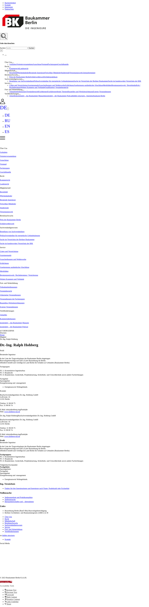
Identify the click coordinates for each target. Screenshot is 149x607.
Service (7, 527)
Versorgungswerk (75, 73)
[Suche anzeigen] (4, 36)
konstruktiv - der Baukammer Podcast (59, 96)
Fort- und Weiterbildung (13, 529)
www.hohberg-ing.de (12, 412)
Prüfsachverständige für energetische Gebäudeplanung (54, 81)
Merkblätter (107, 85)
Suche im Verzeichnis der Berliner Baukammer (91, 81)
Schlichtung (69, 85)
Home (2, 335)
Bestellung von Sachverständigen (21, 81)
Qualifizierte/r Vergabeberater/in (56, 87)
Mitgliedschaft (10, 521)
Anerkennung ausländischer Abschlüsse (88, 85)
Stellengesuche (10, 500)
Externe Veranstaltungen (102, 92)
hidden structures (8, 535)
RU (7, 120)
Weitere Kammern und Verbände (33, 87)
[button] (74, 42)
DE (3, 107)
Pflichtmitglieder (23, 73)
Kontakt (8, 5)
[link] (2, 103)
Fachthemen (42, 92)
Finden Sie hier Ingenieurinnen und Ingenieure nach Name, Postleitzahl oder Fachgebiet (37, 488)
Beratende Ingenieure (37, 73)
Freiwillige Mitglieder (53, 73)
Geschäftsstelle (63, 64)
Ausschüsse (37, 64)
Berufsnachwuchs (11, 523)
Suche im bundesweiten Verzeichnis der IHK (124, 81)
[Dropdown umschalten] (6, 55)
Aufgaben (13, 64)
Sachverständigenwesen (13, 525)
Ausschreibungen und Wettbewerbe (52, 85)
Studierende (65, 73)
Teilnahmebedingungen (18, 92)
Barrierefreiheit (10, 3)
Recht (7, 519)
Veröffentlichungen (12, 531)
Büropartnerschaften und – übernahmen (19, 502)
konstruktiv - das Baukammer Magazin (30, 96)
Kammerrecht (14, 69)
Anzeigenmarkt (33, 85)
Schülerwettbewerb (37, 77)
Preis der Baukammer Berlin (19, 77)
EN (7, 126)
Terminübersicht (32, 92)
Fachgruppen (53, 64)
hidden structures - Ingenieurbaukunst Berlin (89, 96)
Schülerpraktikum (50, 77)
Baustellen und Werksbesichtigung (80, 92)
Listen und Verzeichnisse (18, 85)
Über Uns (8, 517)
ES (7, 131)
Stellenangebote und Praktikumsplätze (19, 497)
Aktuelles (12, 96)
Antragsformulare (88, 73)
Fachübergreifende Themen (57, 92)
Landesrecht (23, 69)
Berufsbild (13, 73)
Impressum (9, 7)
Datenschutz (9, 9)
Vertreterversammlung (25, 64)
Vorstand (44, 64)
